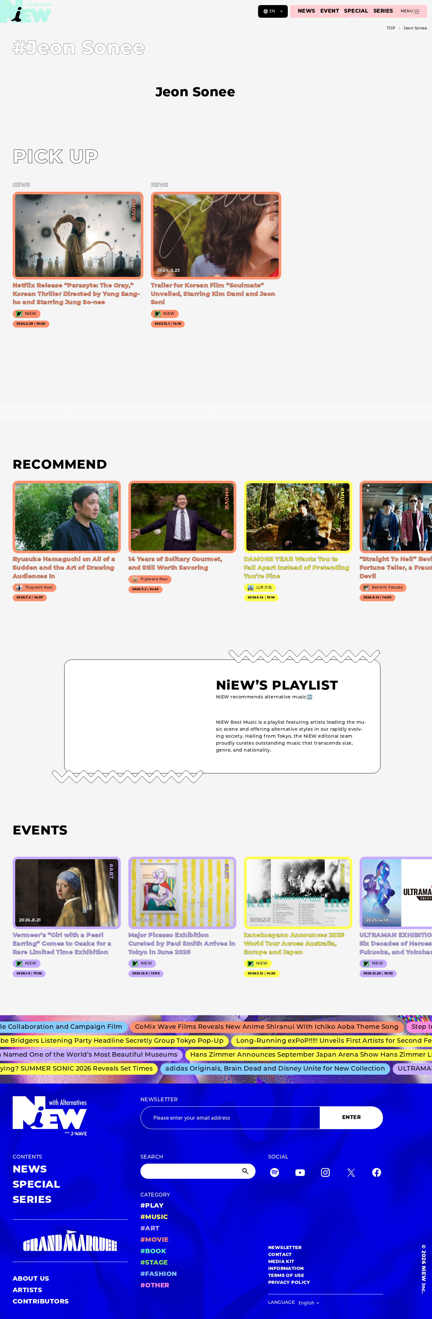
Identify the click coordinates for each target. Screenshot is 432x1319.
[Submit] (246, 1171)
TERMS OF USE (286, 1275)
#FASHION (158, 1274)
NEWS (306, 11)
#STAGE (154, 1263)
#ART (150, 1229)
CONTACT (280, 1255)
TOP (391, 28)
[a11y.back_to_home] (26, 13)
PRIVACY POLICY (289, 1282)
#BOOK (153, 1251)
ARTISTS (27, 1290)
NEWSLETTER (159, 1100)
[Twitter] (351, 1174)
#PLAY (152, 1206)
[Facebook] (376, 1174)
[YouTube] (300, 1174)
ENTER (351, 1117)
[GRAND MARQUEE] (70, 1240)
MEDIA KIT (281, 1262)
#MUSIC (154, 1217)
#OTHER (155, 1286)
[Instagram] (325, 1174)
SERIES (383, 11)
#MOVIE (154, 1240)
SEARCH (152, 1157)
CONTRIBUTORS (41, 1302)
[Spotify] (274, 1174)
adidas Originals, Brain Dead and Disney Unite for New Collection (263, 1069)
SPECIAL (356, 11)
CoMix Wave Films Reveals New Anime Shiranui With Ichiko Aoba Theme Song (247, 1027)
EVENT (329, 11)
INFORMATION (286, 1268)
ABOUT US (31, 1279)
